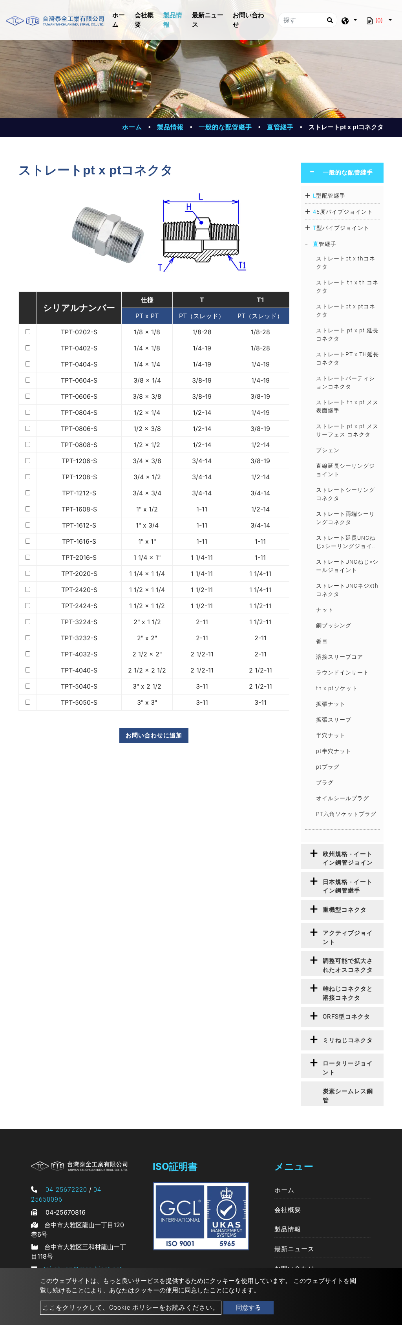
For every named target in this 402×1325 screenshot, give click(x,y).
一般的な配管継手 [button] (348, 172)
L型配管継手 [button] (329, 195)
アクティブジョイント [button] (348, 937)
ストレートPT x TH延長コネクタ (347, 358)
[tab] (342, 173)
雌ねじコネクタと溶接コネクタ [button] (348, 993)
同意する (248, 1307)
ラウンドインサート (342, 672)
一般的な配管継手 (225, 127)
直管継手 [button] (324, 244)
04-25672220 (66, 1189)
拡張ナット (330, 704)
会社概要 (144, 20)
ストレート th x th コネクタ (347, 286)
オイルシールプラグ (342, 798)
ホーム (122, 20)
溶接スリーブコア (339, 657)
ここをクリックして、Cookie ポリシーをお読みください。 (130, 1307)
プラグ (325, 782)
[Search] (329, 20)
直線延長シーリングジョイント (345, 470)
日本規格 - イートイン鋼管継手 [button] (348, 886)
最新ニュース (207, 20)
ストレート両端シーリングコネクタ (345, 518)
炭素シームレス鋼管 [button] (348, 1096)
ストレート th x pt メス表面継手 (347, 406)
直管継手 (280, 127)
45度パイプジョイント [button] (343, 212)
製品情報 (172, 20)
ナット (325, 610)
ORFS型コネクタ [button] (346, 1016)
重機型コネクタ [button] (345, 909)
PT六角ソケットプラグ (346, 814)
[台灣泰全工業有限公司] (55, 20)
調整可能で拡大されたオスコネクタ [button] (348, 965)
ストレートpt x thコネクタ (345, 262)
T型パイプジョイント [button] (341, 228)
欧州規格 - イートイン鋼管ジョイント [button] (348, 859)
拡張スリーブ (333, 720)
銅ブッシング (333, 625)
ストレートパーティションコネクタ (345, 382)
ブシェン (328, 450)
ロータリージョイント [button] (348, 1068)
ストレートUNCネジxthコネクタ (347, 590)
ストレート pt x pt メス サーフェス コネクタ (347, 430)
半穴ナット (330, 735)
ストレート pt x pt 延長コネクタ (347, 334)
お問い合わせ (248, 20)
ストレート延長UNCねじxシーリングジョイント (347, 542)
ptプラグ (328, 767)
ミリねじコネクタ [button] (348, 1040)
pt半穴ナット (333, 751)
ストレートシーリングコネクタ (345, 494)
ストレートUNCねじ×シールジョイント (347, 566)
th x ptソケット (337, 688)
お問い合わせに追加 (154, 735)
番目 (322, 641)
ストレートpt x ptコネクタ (345, 310)
